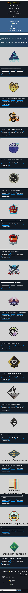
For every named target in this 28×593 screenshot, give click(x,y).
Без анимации (5, 71)
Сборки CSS (14, 11)
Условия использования (23, 575)
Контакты (17, 571)
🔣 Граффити (14, 28)
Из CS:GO (13, 71)
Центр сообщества (5, 577)
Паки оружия (23, 38)
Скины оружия (15, 38)
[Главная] (14, 2)
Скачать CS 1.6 (14, 5)
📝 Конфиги (14, 26)
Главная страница (5, 38)
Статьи (14, 16)
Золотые (13, 285)
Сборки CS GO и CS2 (14, 13)
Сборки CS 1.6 (14, 8)
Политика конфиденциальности (21, 572)
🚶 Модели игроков (14, 21)
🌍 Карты (14, 23)
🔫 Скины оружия (14, 19)
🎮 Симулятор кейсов (14, 30)
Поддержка (4, 581)
